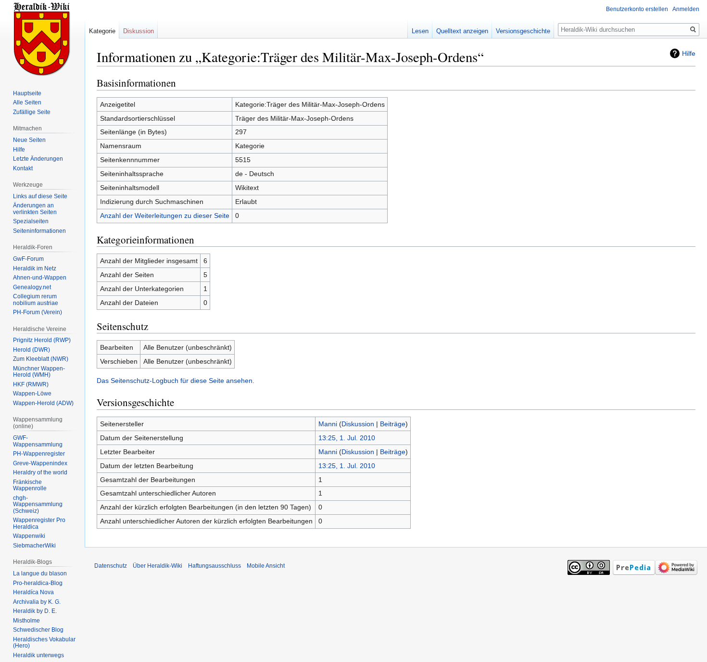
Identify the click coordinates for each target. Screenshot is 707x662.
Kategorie (102, 31)
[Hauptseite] (42, 38)
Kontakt (23, 168)
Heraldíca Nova (33, 592)
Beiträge (392, 424)
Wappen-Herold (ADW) (43, 403)
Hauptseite (27, 93)
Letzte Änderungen (38, 158)
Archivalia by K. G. (37, 601)
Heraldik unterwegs (38, 655)
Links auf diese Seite (40, 196)
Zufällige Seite (31, 112)
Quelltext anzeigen (462, 31)
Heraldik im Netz (34, 268)
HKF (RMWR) (31, 384)
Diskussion (357, 424)
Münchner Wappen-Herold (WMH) (39, 372)
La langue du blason (40, 573)
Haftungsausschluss (214, 565)
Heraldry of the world (40, 472)
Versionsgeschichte (523, 31)
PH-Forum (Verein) (37, 312)
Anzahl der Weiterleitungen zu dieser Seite (164, 215)
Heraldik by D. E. (35, 611)
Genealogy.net (32, 287)
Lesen (420, 31)
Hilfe (688, 53)
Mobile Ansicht (266, 565)
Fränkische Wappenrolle (30, 485)
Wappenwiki (29, 536)
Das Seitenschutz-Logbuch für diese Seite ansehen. (175, 380)
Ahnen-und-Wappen (39, 277)
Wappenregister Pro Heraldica (39, 523)
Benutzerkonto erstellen (637, 9)
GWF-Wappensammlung (38, 441)
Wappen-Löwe (32, 393)
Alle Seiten (27, 102)
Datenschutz (110, 565)
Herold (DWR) (31, 349)
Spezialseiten (31, 221)
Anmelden (685, 9)
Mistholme (26, 620)
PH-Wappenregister (39, 453)
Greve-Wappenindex (40, 463)
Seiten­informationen (39, 231)
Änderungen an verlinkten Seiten (35, 209)
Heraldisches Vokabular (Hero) (44, 642)
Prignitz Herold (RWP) (42, 340)
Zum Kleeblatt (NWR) (40, 359)
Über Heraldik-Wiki (157, 565)
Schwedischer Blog (38, 629)
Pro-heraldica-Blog (38, 583)
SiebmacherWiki (34, 545)
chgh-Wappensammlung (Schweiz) (38, 504)
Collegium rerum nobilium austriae (35, 299)
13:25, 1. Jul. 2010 (346, 438)
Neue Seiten (29, 140)
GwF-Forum (28, 258)
